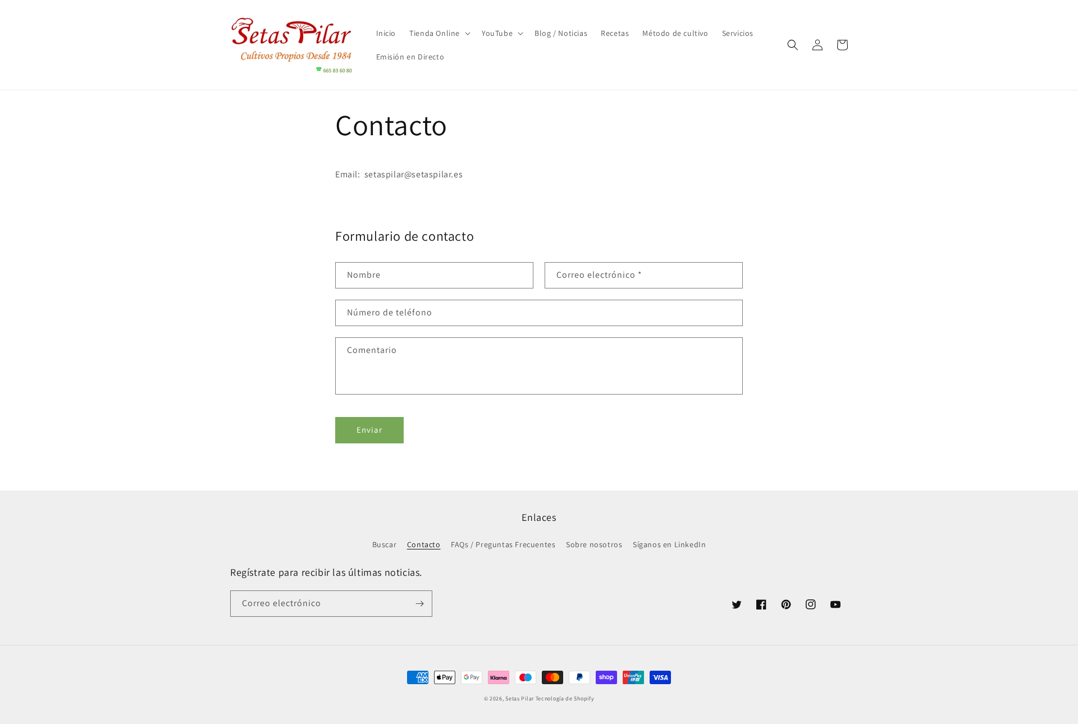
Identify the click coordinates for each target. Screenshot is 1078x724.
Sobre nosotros (594, 544)
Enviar (369, 429)
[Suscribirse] (419, 603)
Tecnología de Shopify (565, 698)
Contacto (424, 544)
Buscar (384, 544)
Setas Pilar (519, 698)
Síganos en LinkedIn (669, 544)
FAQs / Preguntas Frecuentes (503, 544)
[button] (439, 33)
